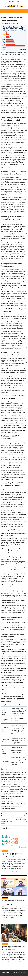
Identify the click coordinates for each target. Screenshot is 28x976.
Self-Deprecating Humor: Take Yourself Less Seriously (13, 901)
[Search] (25, 11)
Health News (9, 801)
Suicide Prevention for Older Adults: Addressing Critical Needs (12, 854)
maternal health (9, 803)
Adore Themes (10, 974)
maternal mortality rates (19, 803)
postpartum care (5, 805)
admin (16, 23)
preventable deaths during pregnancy (10, 806)
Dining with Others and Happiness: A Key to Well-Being (13, 946)
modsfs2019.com (14, 6)
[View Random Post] (23, 11)
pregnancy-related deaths (16, 805)
